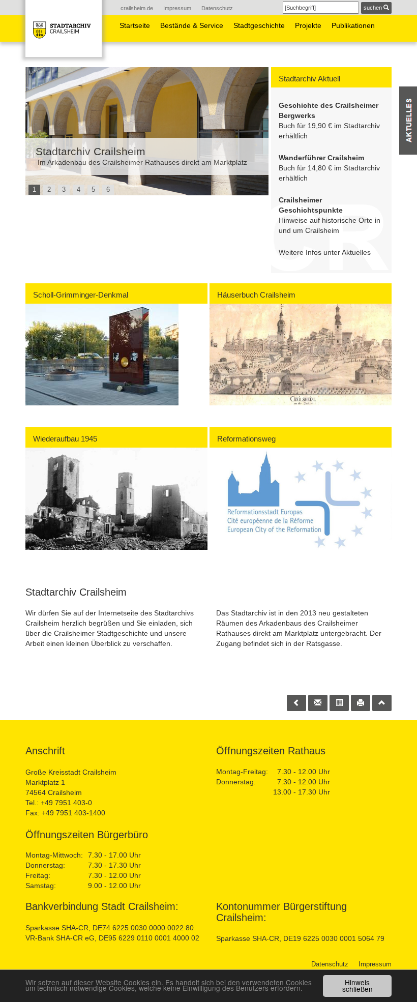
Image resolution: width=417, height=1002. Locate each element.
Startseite (135, 25)
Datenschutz (217, 8)
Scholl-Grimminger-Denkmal (80, 294)
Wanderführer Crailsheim (321, 158)
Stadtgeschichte (259, 25)
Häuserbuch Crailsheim (256, 294)
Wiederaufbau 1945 (65, 438)
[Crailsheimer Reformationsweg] (301, 498)
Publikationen (353, 25)
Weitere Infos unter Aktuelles (325, 252)
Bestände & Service (191, 25)
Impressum (177, 8)
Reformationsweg (246, 438)
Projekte (308, 25)
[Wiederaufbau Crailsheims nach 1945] (116, 498)
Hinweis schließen (357, 985)
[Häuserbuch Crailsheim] (301, 354)
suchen (373, 8)
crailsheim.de (137, 8)
